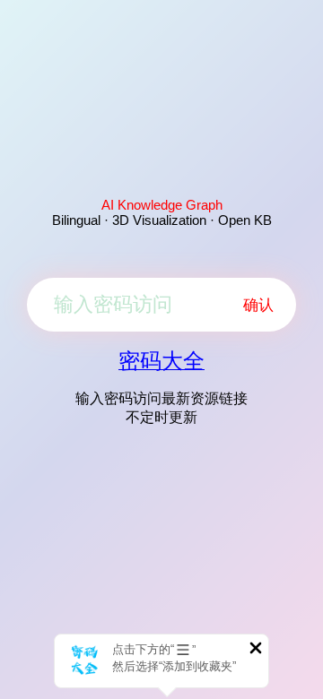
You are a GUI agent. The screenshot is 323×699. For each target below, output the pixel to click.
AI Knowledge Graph (162, 204)
